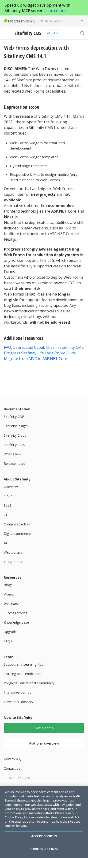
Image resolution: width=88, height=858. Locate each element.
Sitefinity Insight (16, 426)
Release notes (14, 463)
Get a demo (44, 728)
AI (5, 543)
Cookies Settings (44, 849)
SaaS (7, 505)
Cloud (8, 496)
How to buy (12, 759)
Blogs (8, 585)
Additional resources (24, 338)
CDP (7, 515)
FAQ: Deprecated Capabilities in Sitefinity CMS (44, 347)
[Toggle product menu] (82, 20)
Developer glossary (18, 702)
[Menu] (6, 33)
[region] (44, 822)
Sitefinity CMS (14, 416)
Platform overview (44, 743)
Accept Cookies (44, 836)
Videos (9, 594)
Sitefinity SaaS (14, 444)
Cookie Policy (14, 817)
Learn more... (56, 10)
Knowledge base (16, 622)
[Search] (82, 33)
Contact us (12, 768)
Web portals (13, 552)
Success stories (15, 613)
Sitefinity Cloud (15, 435)
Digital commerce (17, 533)
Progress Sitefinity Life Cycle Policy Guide (40, 353)
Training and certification (22, 673)
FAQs (8, 641)
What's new (12, 454)
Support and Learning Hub (23, 664)
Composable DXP (17, 524)
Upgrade (10, 631)
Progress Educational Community (29, 683)
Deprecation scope (22, 107)
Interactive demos (17, 692)
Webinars (11, 603)
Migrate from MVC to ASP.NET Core (35, 358)
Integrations (13, 561)
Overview (11, 486)
